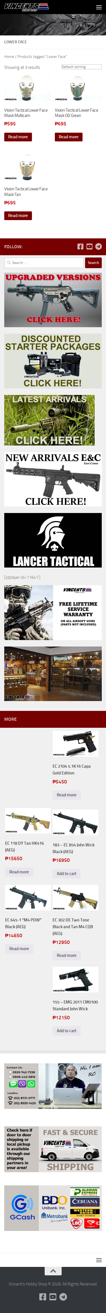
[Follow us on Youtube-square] (89, 246)
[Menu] (99, 7)
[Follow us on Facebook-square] (80, 246)
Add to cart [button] (66, 873)
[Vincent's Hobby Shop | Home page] (35, 7)
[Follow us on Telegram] (98, 246)
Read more (18, 136)
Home (9, 56)
